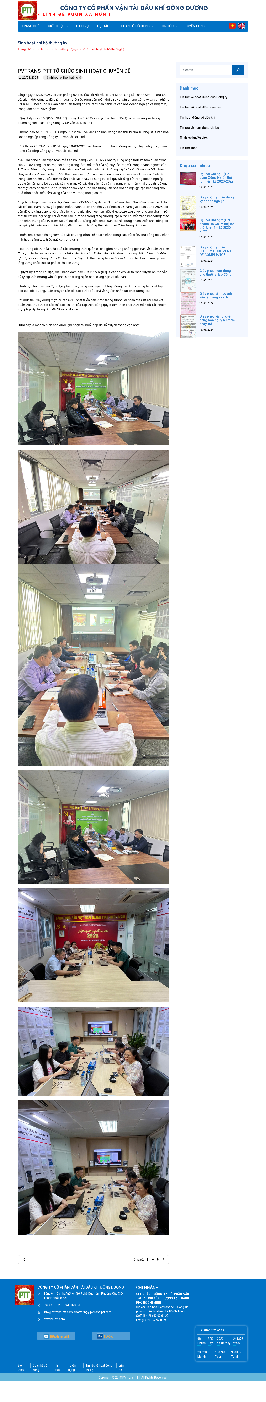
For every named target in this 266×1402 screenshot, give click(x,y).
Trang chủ (30, 26)
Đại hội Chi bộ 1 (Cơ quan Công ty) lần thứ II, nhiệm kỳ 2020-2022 (216, 177)
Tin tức (167, 26)
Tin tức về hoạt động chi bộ (199, 128)
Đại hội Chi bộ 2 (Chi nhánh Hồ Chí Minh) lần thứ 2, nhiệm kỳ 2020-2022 (217, 225)
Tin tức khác (188, 148)
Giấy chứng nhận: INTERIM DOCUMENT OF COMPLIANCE (216, 251)
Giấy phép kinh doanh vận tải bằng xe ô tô (216, 295)
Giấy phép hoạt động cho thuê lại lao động (216, 272)
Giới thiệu (56, 26)
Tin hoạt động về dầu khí (197, 117)
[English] (241, 26)
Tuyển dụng (195, 26)
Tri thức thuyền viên (194, 138)
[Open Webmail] (56, 1335)
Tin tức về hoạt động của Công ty (203, 97)
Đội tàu (103, 26)
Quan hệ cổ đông (135, 26)
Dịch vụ (82, 26)
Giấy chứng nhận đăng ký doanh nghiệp (217, 199)
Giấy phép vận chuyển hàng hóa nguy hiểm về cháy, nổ (217, 320)
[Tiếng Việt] (232, 26)
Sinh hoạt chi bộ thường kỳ (64, 77)
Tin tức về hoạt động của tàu (200, 107)
